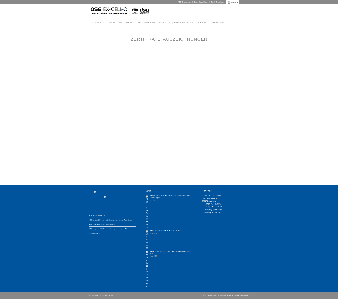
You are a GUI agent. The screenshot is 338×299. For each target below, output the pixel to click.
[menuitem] (180, 2)
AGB (179, 2)
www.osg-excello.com (213, 212)
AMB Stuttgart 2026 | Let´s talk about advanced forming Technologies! (110, 220)
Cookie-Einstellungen (217, 2)
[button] (234, 2)
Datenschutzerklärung (201, 2)
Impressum (187, 2)
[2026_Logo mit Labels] (120, 11)
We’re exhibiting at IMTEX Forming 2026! (102, 224)
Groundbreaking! (94, 233)
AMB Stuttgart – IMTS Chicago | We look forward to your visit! (108, 229)
